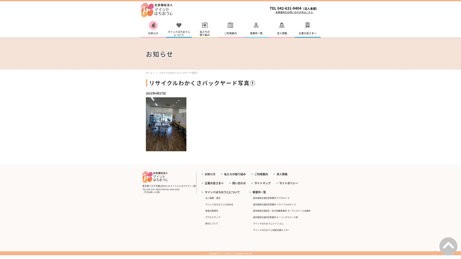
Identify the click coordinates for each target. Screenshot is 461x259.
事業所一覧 (259, 192)
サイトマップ (262, 183)
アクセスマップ (212, 217)
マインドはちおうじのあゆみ (219, 204)
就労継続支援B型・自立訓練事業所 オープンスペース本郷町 (282, 210)
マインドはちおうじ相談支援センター (271, 229)
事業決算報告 (211, 210)
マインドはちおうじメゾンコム (268, 223)
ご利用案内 (261, 174)
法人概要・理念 (212, 197)
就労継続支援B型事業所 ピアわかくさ (271, 197)
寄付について (211, 223)
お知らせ (210, 174)
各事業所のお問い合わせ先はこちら (294, 12)
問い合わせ (239, 183)
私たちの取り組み (235, 174)
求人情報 (282, 174)
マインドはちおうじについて (222, 192)
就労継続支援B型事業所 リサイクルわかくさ (274, 204)
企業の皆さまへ (214, 183)
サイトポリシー (288, 183)
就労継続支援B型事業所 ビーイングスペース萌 (275, 217)
